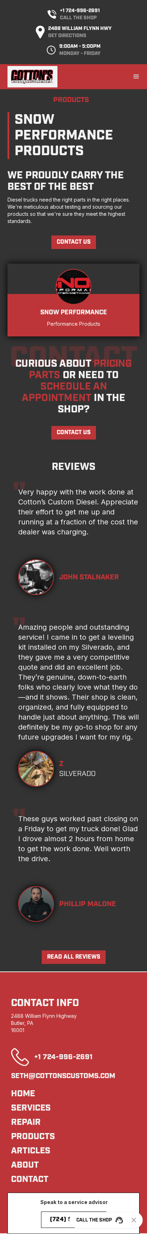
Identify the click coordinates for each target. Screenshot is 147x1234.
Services (31, 1108)
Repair (26, 1122)
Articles (30, 1151)
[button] (136, 76)
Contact (30, 1179)
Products (33, 1136)
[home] (32, 76)
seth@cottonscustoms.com (63, 1076)
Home (23, 1093)
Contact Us (74, 242)
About (25, 1165)
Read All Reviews (73, 957)
